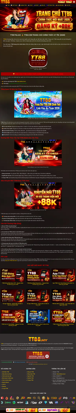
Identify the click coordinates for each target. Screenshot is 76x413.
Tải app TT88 (30, 380)
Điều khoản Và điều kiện (7, 378)
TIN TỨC (68, 5)
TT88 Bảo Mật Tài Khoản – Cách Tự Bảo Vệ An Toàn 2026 (38, 325)
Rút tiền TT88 (30, 378)
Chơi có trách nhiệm (6, 380)
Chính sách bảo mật (6, 376)
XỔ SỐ (30, 5)
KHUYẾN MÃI (60, 5)
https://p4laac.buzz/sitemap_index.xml (40, 364)
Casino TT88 (23, 5)
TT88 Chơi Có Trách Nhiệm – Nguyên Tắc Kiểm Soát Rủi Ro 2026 (13, 325)
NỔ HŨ (36, 5)
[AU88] (22, 410)
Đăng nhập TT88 (31, 373)
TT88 (8, 5)
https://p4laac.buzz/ (61, 373)
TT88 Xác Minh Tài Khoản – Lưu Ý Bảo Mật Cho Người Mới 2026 (63, 304)
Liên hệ (3, 384)
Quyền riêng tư (5, 382)
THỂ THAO (14, 5)
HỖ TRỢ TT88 (51, 5)
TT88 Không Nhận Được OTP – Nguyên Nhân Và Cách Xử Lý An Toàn (12, 284)
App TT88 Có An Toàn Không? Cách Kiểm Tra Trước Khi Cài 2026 (63, 284)
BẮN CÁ (43, 5)
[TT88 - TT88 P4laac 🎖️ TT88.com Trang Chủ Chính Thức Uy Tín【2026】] (7, 2)
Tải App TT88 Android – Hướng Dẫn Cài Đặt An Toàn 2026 (38, 304)
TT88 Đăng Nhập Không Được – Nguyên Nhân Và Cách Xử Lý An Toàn (38, 284)
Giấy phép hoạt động (7, 373)
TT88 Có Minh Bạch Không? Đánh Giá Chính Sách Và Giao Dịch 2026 (63, 325)
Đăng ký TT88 (30, 371)
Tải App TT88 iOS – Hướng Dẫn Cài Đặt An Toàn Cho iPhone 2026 (13, 304)
